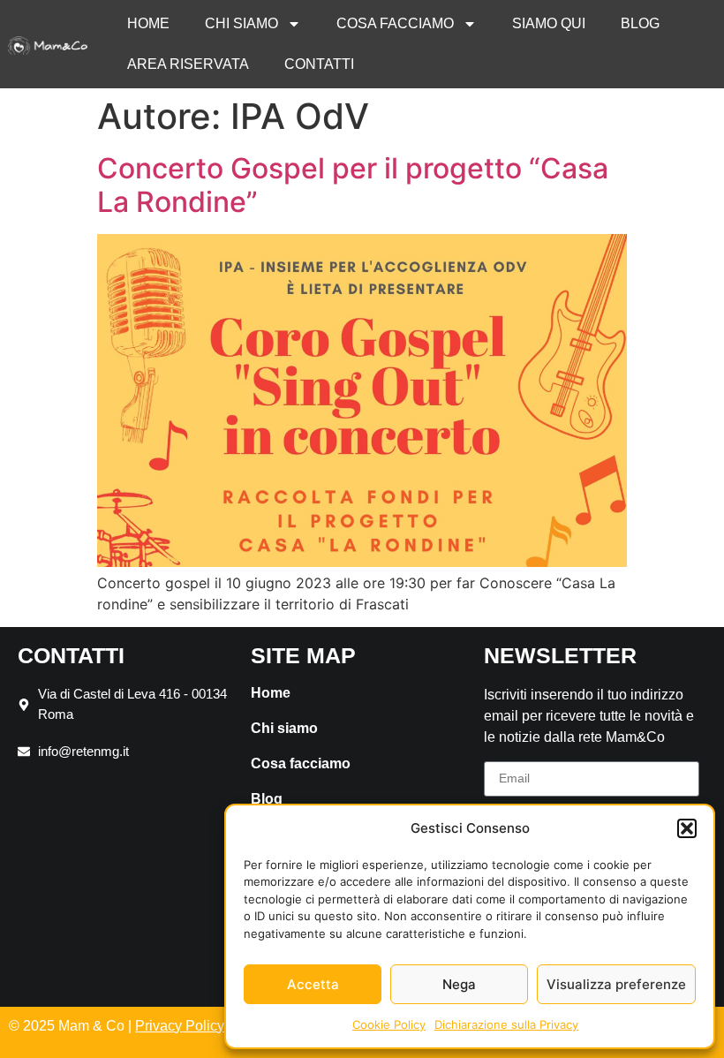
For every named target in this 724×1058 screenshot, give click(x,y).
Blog (640, 23)
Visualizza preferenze (616, 984)
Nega (459, 984)
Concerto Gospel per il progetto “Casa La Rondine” (352, 185)
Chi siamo (241, 23)
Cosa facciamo (395, 23)
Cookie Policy (389, 1024)
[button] (687, 828)
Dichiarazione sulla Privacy (506, 1024)
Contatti (319, 64)
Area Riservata (188, 64)
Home (148, 23)
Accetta (313, 984)
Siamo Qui (548, 23)
